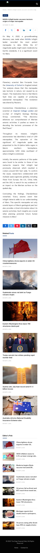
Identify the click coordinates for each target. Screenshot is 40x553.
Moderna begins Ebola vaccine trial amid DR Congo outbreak (24, 467)
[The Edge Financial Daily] (20, 3)
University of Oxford (14, 85)
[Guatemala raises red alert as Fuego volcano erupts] (20, 280)
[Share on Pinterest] (18, 30)
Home (4, 10)
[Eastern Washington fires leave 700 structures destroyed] (20, 311)
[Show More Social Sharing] (35, 30)
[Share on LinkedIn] (24, 30)
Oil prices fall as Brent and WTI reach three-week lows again (26, 490)
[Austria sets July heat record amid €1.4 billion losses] (20, 374)
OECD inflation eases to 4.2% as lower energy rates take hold (26, 456)
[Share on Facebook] (5, 30)
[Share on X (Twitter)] (12, 30)
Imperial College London (23, 111)
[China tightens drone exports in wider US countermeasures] (20, 248)
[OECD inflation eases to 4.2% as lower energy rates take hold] (8, 457)
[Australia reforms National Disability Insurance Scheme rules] (20, 405)
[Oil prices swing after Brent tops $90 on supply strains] (8, 526)
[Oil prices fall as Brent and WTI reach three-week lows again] (8, 491)
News (5, 15)
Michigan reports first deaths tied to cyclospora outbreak (26, 513)
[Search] (37, 3)
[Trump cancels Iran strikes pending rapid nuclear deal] (20, 342)
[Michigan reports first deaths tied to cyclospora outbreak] (8, 514)
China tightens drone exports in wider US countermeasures (24, 444)
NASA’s (28, 39)
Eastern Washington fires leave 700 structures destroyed (25, 502)
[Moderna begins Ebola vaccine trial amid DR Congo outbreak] (8, 468)
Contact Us (24, 548)
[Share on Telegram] (30, 30)
